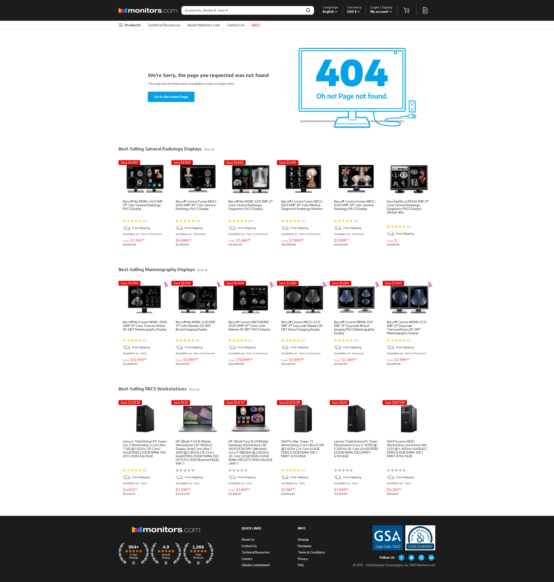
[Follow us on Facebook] (401, 558)
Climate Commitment (256, 565)
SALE (255, 25)
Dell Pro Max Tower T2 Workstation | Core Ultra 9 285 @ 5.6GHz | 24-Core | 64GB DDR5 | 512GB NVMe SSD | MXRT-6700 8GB (302, 449)
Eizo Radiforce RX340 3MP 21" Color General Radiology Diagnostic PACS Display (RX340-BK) (408, 207)
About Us (248, 539)
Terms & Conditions (311, 552)
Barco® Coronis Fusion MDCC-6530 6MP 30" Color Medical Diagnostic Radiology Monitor (302, 205)
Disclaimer (305, 546)
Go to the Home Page (171, 97)
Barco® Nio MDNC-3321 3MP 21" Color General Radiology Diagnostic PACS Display (251, 205)
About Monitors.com (203, 25)
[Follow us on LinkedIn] (431, 558)
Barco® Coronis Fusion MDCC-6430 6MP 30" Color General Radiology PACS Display (197, 205)
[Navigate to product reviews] (198, 472)
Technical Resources (164, 25)
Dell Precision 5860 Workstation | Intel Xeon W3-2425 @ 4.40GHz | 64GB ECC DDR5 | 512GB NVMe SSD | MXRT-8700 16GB (407, 449)
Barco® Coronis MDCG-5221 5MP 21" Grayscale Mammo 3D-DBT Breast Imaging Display (302, 325)
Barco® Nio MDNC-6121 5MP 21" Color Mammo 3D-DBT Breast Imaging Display (195, 325)
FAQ (301, 565)
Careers (247, 559)
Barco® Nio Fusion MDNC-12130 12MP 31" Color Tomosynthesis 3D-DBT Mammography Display (145, 325)
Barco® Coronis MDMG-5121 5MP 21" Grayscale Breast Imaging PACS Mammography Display (354, 327)
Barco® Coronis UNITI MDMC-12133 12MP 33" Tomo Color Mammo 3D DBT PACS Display (249, 325)
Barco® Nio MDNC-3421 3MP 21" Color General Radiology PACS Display (143, 205)
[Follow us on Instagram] (421, 558)
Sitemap (303, 539)
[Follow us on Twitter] (411, 558)
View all (209, 149)
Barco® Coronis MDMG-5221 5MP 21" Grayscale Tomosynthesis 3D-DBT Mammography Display (406, 327)
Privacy (303, 559)
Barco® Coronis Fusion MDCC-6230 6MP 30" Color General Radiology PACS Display (355, 205)
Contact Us (236, 25)
